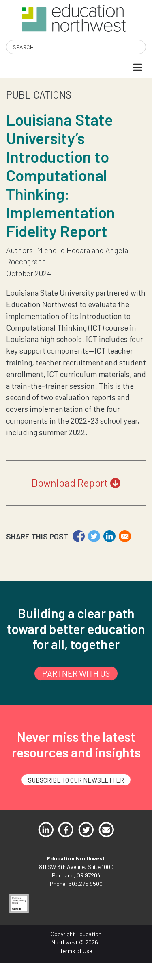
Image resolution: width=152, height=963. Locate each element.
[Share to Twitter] (94, 536)
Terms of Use (76, 950)
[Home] (74, 17)
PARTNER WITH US (76, 673)
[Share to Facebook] (79, 536)
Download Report (71, 482)
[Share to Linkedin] (109, 536)
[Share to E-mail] (125, 536)
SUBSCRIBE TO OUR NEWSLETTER (76, 780)
